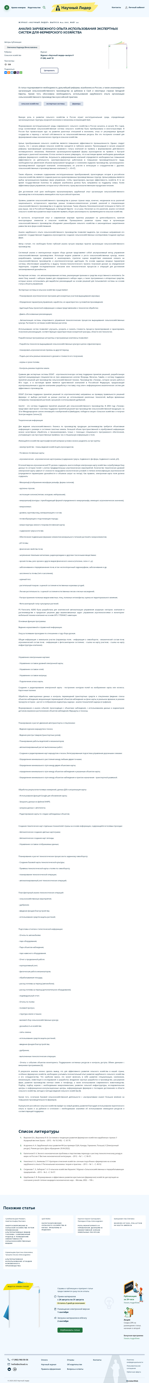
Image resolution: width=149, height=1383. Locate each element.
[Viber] (18, 72)
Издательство (34, 7)
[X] (15, 72)
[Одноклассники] (8, 72)
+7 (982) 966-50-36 (19, 1359)
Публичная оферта (134, 1372)
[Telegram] (11, 72)
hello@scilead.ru (19, 1364)
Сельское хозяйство (12, 55)
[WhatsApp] (21, 72)
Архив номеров (18, 7)
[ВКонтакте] (5, 72)
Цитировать (49, 70)
